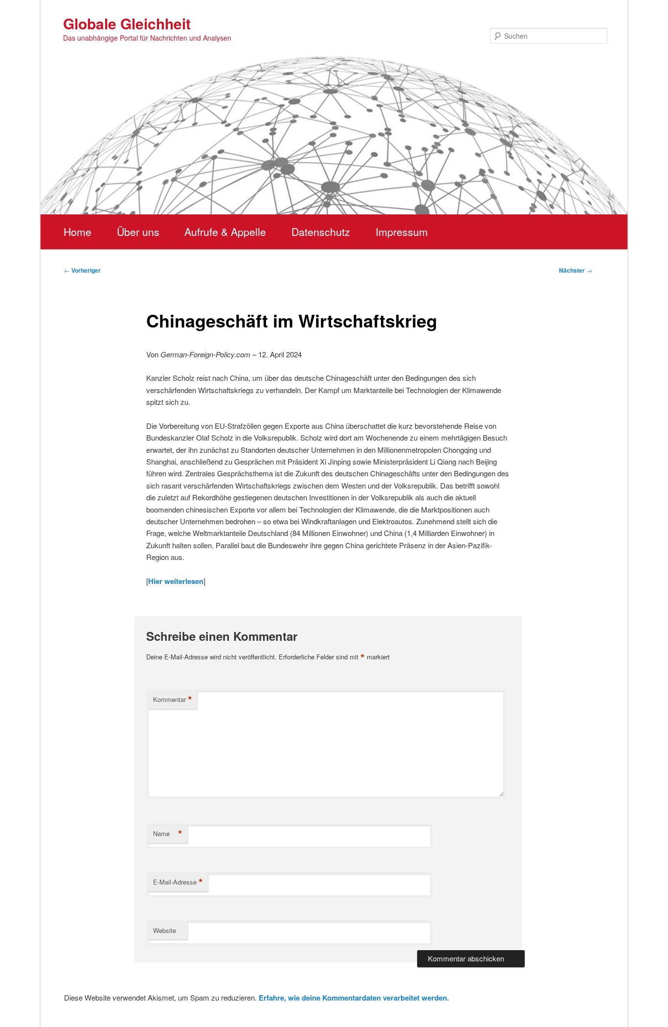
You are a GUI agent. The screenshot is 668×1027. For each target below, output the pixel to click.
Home (77, 231)
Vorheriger (82, 270)
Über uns (138, 231)
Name (167, 833)
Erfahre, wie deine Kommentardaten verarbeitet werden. (354, 997)
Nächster (575, 270)
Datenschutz (320, 231)
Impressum (402, 231)
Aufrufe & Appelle (225, 231)
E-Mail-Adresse (178, 882)
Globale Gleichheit (127, 23)
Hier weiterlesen (175, 581)
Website (164, 930)
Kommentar (172, 699)
